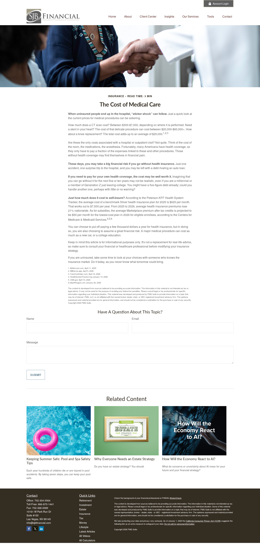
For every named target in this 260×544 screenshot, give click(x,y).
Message (32, 342)
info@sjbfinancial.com (139, 3)
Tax (81, 518)
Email (135, 319)
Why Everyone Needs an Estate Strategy (124, 459)
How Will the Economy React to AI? (188, 459)
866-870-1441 (46, 504)
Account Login (221, 3)
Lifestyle (83, 527)
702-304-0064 (110, 3)
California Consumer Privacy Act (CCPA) (203, 520)
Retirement (85, 500)
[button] (112, 16)
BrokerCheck (175, 497)
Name (30, 319)
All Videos (84, 536)
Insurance (84, 513)
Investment (85, 505)
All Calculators (87, 540)
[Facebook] (196, 3)
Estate (82, 509)
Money (83, 522)
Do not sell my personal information (179, 523)
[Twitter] (177, 3)
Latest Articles (87, 531)
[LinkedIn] (186, 3)
